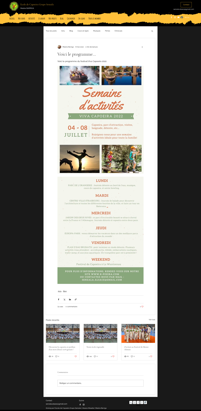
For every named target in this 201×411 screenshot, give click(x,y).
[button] (152, 31)
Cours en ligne (83, 31)
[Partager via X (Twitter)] (64, 299)
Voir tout (152, 320)
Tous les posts (51, 31)
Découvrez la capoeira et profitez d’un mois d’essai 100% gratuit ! (62, 348)
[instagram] (175, 17)
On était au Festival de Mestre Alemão (136, 348)
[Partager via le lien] (76, 299)
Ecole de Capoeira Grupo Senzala (37, 4)
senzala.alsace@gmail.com (183, 9)
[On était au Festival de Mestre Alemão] (138, 333)
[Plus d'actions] (142, 46)
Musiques (96, 31)
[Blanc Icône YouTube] (178, 17)
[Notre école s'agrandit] (100, 333)
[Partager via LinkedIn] (70, 299)
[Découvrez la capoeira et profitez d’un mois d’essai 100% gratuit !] (63, 333)
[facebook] (171, 17)
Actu (63, 31)
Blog (71, 31)
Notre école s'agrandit (95, 347)
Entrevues (118, 31)
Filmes (107, 31)
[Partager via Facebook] (58, 299)
